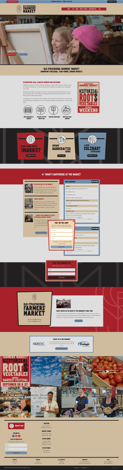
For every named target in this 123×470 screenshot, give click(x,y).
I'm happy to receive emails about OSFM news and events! (62, 242)
